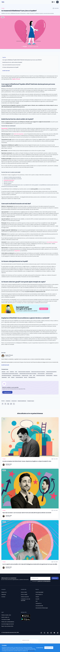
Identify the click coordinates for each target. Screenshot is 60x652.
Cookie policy (31, 650)
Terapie (2, 8)
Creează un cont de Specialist (25, 599)
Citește (37, 596)
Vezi (36, 601)
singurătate (17, 250)
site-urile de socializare (52, 242)
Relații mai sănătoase (22, 400)
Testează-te (38, 603)
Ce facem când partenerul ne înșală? (10, 67)
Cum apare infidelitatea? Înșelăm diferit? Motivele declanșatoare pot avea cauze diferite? (22, 60)
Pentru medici (24, 594)
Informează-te (39, 594)
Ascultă (37, 599)
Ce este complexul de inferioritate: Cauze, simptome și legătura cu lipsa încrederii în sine (26, 461)
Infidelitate (8, 400)
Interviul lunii (14, 400)
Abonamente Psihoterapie (42, 608)
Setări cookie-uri (5, 617)
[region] (30, 648)
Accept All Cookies (49, 647)
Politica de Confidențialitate (7, 621)
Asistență (3, 594)
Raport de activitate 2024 (7, 626)
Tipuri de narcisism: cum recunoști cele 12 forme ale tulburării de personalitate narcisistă (26, 512)
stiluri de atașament (18, 134)
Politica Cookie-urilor (6, 615)
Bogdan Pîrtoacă (16, 79)
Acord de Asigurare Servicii (7, 624)
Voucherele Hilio (39, 605)
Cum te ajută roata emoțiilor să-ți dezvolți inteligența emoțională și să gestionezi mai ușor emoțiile (29, 564)
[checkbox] (40, 581)
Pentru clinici (24, 592)
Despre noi (3, 592)
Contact (3, 596)
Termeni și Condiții (5, 619)
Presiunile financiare (9, 180)
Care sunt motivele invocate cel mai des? (11, 64)
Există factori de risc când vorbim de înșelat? (12, 62)
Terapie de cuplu (30, 400)
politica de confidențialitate (44, 581)
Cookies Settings (39, 647)
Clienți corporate (25, 596)
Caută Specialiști (39, 592)
